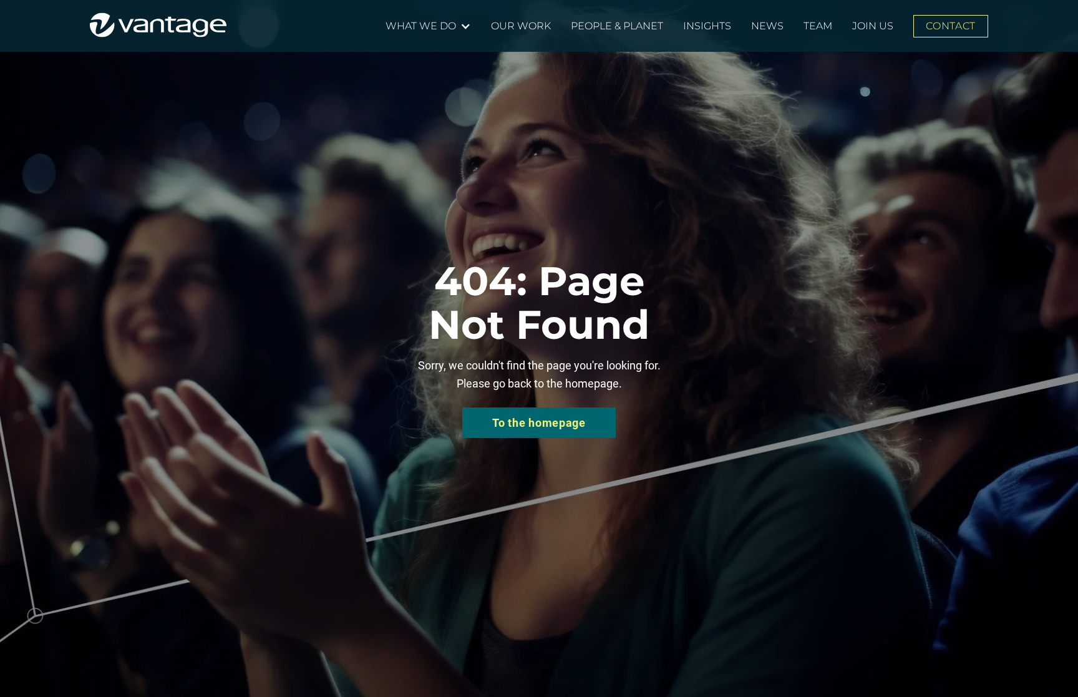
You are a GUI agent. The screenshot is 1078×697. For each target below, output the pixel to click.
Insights (707, 26)
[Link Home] (158, 24)
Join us (872, 26)
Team (818, 26)
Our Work (521, 26)
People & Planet (617, 26)
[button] (428, 26)
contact (950, 26)
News (767, 26)
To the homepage (539, 422)
